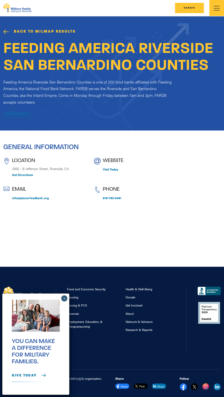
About (130, 313)
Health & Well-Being (139, 289)
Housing (72, 297)
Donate (189, 8)
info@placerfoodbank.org (30, 198)
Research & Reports (139, 329)
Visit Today (110, 169)
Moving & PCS (77, 305)
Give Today (24, 375)
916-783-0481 (112, 198)
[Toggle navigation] (216, 8)
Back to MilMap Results (45, 32)
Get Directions (22, 174)
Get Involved (134, 305)
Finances (73, 313)
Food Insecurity (17, 114)
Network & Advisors (139, 321)
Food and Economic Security (86, 289)
